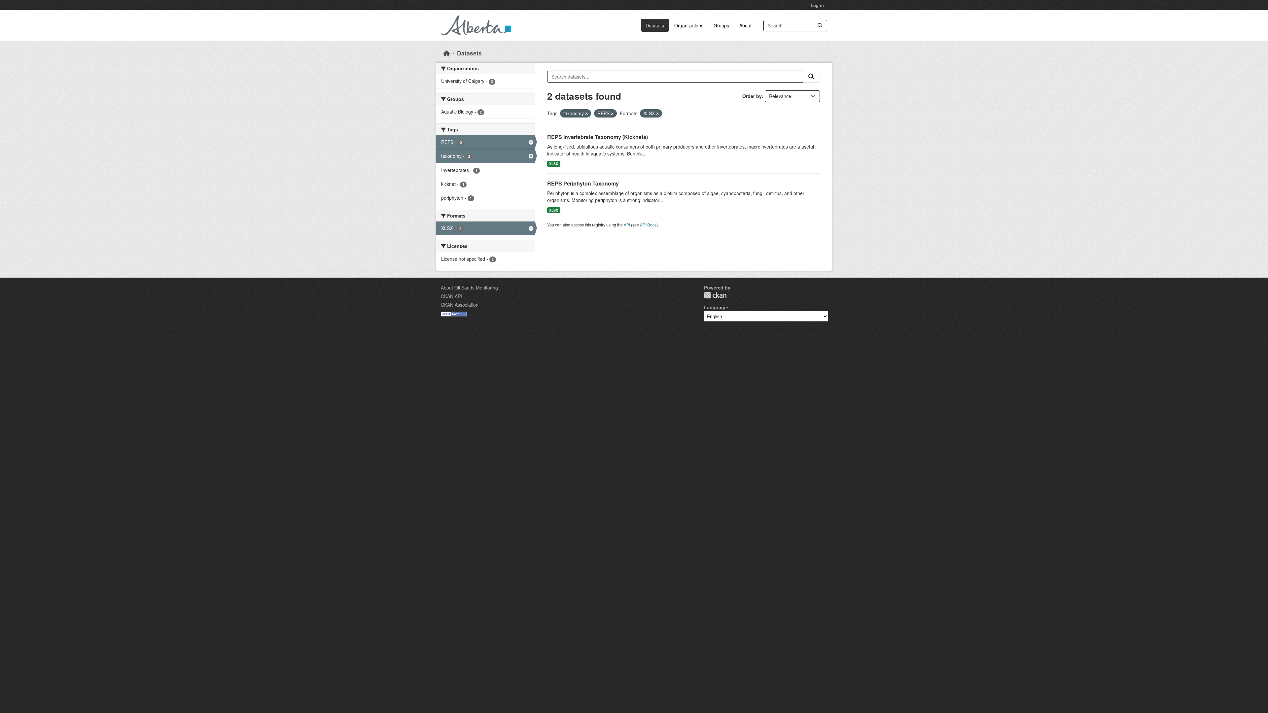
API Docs (648, 224)
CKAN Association (459, 304)
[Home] (446, 53)
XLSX (553, 163)
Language (715, 307)
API (627, 224)
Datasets (655, 25)
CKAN (715, 295)
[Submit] (820, 25)
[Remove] (586, 113)
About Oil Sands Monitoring (469, 287)
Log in (817, 5)
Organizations (688, 25)
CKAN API (451, 296)
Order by (752, 96)
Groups (721, 25)
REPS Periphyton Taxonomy (583, 183)
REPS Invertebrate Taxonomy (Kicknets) (597, 137)
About (745, 25)
